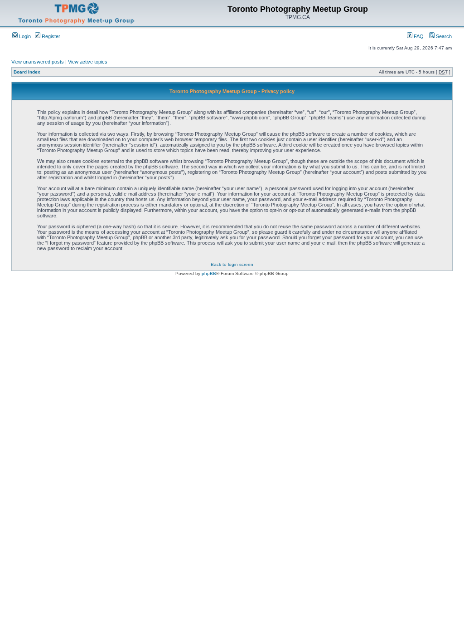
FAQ (418, 36)
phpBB (209, 273)
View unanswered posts (37, 61)
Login (24, 36)
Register (50, 36)
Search (443, 36)
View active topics (87, 61)
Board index (27, 71)
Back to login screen (232, 264)
